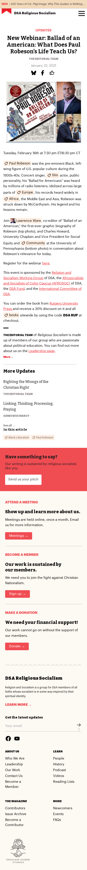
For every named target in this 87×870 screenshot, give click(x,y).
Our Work (12, 770)
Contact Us (14, 776)
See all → (9, 425)
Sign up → (17, 594)
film (55, 175)
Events (58, 814)
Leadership (14, 764)
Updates (43, 30)
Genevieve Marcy (16, 416)
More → (8, 357)
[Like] (52, 72)
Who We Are (15, 758)
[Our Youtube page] (17, 738)
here (46, 263)
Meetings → (18, 536)
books (14, 315)
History (58, 764)
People (58, 758)
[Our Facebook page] (8, 738)
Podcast (59, 770)
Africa (14, 199)
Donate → (17, 646)
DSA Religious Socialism (33, 678)
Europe (27, 192)
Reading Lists (63, 781)
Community (35, 243)
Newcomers (62, 808)
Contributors (15, 808)
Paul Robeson (19, 163)
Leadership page (42, 351)
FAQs (57, 820)
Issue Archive (15, 814)
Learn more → (18, 704)
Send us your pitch (23, 479)
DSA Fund (17, 289)
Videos (58, 776)
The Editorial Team (43, 59)
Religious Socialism (35, 13)
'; (79, 729)
